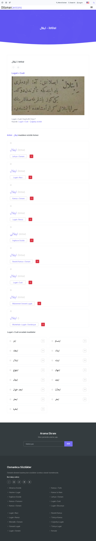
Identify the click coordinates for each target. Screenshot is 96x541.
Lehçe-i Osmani (18, 156)
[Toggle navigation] (91, 7)
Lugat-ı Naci (17, 177)
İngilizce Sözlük (18, 240)
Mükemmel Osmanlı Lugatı (22, 304)
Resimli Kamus (56, 513)
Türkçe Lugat (56, 526)
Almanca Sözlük (15, 488)
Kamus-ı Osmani (18, 198)
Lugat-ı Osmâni (14, 531)
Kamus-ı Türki (56, 488)
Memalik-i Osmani (15, 522)
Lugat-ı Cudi (18, 73)
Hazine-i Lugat (14, 492)
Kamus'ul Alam (56, 492)
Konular (54, 531)
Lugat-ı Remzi (18, 219)
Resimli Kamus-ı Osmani (21, 262)
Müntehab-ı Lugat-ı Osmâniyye (24, 325)
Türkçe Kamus (56, 517)
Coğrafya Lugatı (57, 522)
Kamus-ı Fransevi (15, 501)
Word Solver (62, 3)
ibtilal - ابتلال (12, 135)
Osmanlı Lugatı (14, 526)
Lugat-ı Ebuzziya (57, 506)
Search (72, 3)
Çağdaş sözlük (36, 121)
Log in (80, 3)
